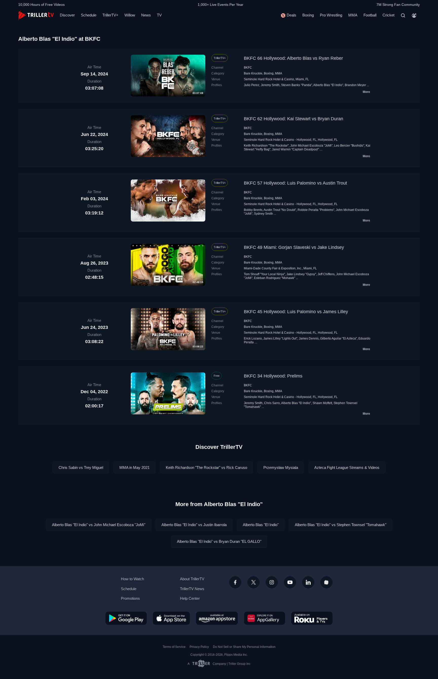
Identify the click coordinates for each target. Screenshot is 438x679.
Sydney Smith (263, 213)
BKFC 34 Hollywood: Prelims (273, 375)
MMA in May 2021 (134, 467)
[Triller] (326, 582)
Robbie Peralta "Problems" (316, 210)
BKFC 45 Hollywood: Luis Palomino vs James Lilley (296, 311)
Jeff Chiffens (326, 274)
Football (369, 15)
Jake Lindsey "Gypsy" (301, 274)
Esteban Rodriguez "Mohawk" (274, 278)
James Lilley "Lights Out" (280, 338)
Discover (67, 15)
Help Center (190, 598)
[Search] (403, 15)
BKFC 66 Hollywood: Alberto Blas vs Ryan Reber (293, 58)
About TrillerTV (192, 579)
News (146, 15)
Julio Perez (251, 85)
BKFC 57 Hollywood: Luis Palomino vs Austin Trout (295, 183)
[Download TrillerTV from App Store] (171, 618)
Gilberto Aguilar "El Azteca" (338, 338)
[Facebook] (235, 582)
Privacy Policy (199, 647)
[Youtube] (290, 582)
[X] (253, 582)
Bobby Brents (253, 210)
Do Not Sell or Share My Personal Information (244, 647)
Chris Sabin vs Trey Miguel (81, 467)
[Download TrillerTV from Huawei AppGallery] (264, 618)
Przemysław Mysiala (280, 467)
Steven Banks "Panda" (296, 85)
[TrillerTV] (36, 15)
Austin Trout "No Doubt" (280, 210)
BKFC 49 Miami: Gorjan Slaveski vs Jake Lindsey (294, 247)
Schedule (88, 15)
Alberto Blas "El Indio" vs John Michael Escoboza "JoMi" (98, 525)
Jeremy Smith (270, 85)
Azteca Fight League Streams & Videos (346, 467)
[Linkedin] (308, 582)
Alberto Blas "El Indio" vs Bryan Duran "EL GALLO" (219, 541)
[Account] (414, 15)
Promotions (130, 598)
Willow (129, 15)
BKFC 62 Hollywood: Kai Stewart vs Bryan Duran (293, 118)
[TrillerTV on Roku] (312, 618)
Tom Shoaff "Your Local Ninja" (264, 274)
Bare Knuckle (253, 73)
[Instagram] (272, 582)
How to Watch (132, 579)
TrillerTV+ (110, 15)
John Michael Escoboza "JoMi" (311, 145)
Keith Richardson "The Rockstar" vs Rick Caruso (206, 467)
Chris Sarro (272, 403)
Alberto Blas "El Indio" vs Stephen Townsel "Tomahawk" (340, 525)
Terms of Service (174, 647)
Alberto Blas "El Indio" (328, 85)
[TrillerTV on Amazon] (217, 618)
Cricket (388, 15)
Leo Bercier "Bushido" (349, 145)
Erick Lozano (253, 338)
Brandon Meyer (355, 85)
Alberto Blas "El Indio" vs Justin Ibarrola (194, 525)
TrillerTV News (192, 589)
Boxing (308, 15)
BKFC (248, 67)
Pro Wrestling (331, 15)
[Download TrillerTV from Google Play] (126, 618)
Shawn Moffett (322, 403)
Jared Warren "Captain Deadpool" (295, 149)
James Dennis (309, 338)
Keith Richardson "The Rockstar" (266, 145)
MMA (352, 15)
